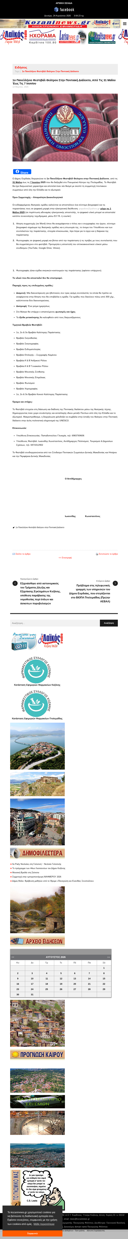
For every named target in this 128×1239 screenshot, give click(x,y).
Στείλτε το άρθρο (23, 554)
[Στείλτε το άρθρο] (13, 554)
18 (46, 984)
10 (32, 978)
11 (47, 978)
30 (18, 994)
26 (61, 989)
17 (32, 984)
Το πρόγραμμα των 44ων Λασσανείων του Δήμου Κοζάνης (38, 868)
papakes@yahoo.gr (89, 208)
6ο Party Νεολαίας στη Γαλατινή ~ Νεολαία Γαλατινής (36, 864)
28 (89, 989)
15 (104, 978)
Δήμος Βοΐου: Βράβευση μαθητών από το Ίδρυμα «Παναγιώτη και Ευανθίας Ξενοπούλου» (53, 881)
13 (75, 978)
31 (32, 994)
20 (75, 984)
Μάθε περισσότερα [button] (44, 1224)
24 (32, 989)
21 (89, 984)
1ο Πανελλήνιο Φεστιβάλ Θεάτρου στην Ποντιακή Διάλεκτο (50, 71)
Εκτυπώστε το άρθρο (108, 554)
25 (46, 989)
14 (89, 978)
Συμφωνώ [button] (32, 1233)
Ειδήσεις (21, 67)
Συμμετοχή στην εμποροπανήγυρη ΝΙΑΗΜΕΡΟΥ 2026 (36, 877)
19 (61, 984)
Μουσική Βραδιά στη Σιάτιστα (25, 872)
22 (104, 984)
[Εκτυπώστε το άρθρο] (97, 554)
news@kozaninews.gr (80, 1219)
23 (18, 989)
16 (18, 984)
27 (75, 989)
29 (104, 989)
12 (61, 978)
